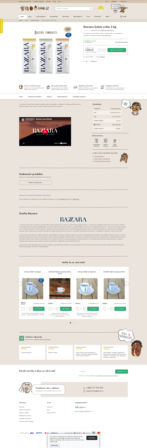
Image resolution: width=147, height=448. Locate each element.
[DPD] (47, 433)
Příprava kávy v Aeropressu (102, 159)
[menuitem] (23, 16)
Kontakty (21, 407)
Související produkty (79, 96)
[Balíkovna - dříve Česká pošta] (54, 433)
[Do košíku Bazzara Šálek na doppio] (38, 309)
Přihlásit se (121, 371)
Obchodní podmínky (25, 418)
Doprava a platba (38, 1)
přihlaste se (63, 199)
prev (20, 283)
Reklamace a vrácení (25, 415)
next (127, 283)
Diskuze (49, 96)
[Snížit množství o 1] (99, 50)
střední (118, 128)
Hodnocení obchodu (25, 1)
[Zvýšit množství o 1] (104, 50)
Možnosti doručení (122, 42)
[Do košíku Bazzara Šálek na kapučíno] (93, 309)
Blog (54, 1)
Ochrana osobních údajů (26, 421)
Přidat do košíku (116, 50)
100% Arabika (116, 124)
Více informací (106, 35)
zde (56, 441)
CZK (107, 1)
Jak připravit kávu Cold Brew (102, 161)
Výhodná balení (115, 109)
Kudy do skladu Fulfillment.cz (83, 411)
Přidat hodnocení (35, 182)
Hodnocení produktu (34, 96)
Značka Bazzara (62, 96)
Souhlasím (91, 438)
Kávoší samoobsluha (25, 410)
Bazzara (102, 57)
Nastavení (54, 445)
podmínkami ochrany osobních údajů (107, 376)
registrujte (76, 199)
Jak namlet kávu (99, 156)
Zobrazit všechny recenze (42, 339)
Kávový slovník (51, 413)
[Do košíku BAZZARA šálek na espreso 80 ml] (120, 309)
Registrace (124, 1)
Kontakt (48, 1)
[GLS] (32, 433)
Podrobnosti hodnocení (107, 30)
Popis (21, 96)
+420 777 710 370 (94, 387)
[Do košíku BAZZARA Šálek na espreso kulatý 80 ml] (66, 309)
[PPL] (39, 433)
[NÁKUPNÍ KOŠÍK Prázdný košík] (121, 8)
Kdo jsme (49, 407)
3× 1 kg (118, 120)
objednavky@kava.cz (94, 391)
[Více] (123, 16)
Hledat (91, 9)
